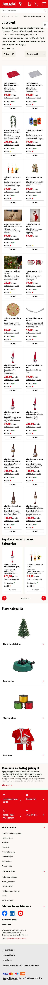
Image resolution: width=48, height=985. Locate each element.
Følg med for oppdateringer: (16, 906)
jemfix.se (7, 960)
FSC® (4, 896)
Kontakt (5, 843)
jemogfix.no (9, 950)
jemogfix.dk (9, 955)
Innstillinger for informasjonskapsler (21, 965)
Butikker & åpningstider (12, 833)
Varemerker (7, 861)
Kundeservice (9, 827)
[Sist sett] (45, 25)
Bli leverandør (8, 900)
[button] (21, 598)
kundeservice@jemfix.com (16, 938)
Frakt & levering (8, 852)
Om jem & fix (8, 871)
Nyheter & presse (9, 877)
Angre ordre (7, 866)
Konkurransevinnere (10, 891)
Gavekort (6, 847)
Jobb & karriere (8, 882)
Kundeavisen (7, 838)
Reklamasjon (7, 857)
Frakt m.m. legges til (11, 98)
